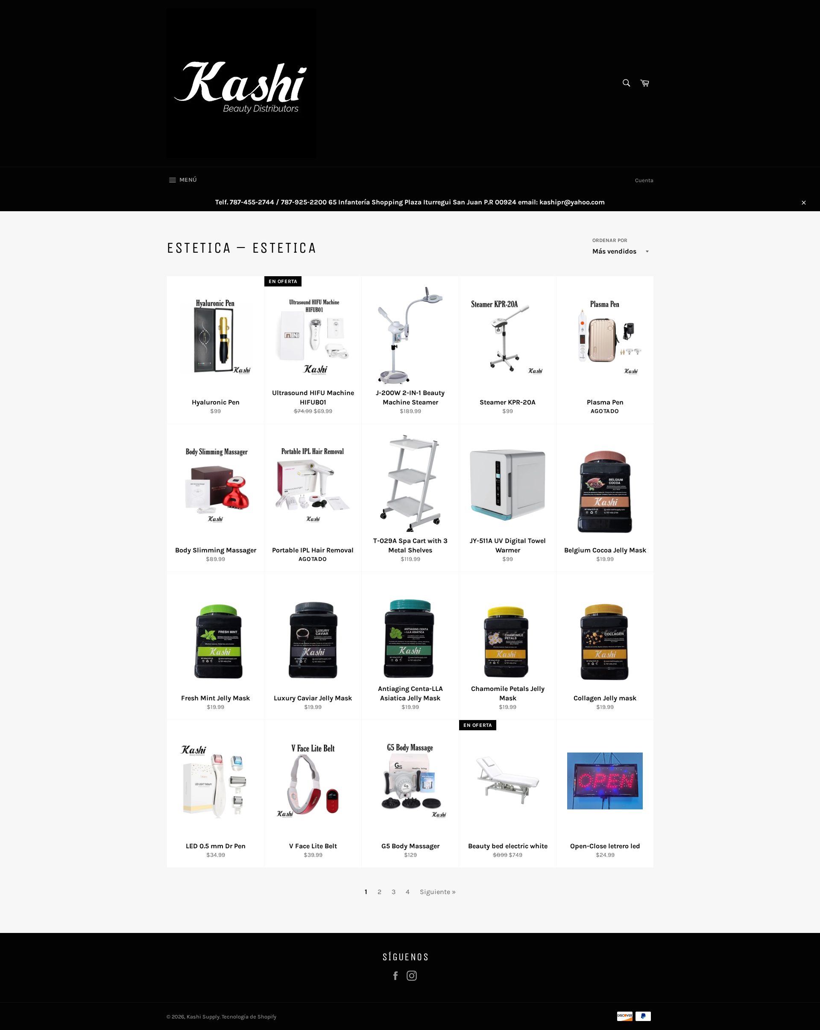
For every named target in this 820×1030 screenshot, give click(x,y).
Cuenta (644, 180)
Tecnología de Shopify (249, 1016)
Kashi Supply (203, 1016)
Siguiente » (438, 892)
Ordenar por (609, 240)
